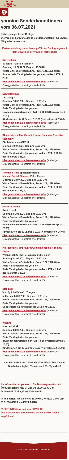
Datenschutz (45, 449)
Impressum (34, 449)
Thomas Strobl (10, 172)
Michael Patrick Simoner (16, 176)
